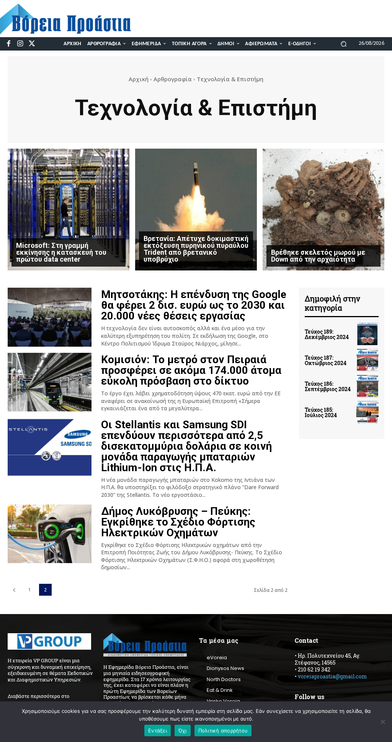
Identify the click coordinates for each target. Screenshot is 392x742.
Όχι (182, 730)
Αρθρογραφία (173, 79)
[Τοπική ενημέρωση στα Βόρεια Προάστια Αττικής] (70, 19)
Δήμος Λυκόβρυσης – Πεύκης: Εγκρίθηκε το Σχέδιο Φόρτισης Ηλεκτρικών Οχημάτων (178, 522)
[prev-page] (14, 590)
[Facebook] (8, 43)
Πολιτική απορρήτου (223, 730)
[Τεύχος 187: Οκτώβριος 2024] (367, 360)
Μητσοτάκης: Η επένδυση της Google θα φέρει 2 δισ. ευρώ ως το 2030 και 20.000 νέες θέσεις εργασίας (193, 305)
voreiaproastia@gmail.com (332, 676)
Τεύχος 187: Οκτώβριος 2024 (325, 360)
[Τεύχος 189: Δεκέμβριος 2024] (367, 334)
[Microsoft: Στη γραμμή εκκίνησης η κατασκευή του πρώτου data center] (68, 209)
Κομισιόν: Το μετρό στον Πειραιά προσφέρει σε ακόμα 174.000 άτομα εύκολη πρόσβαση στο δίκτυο (191, 370)
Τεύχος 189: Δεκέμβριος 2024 (327, 334)
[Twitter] (32, 43)
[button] (343, 43)
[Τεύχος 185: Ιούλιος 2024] (367, 412)
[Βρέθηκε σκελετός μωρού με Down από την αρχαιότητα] (323, 209)
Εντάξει (157, 730)
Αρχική (139, 79)
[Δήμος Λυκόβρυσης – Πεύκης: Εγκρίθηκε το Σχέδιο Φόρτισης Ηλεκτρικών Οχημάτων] (49, 533)
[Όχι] (382, 722)
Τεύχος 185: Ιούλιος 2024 (321, 412)
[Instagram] (20, 43)
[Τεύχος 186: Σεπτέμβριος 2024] (367, 386)
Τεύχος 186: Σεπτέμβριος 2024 (328, 386)
